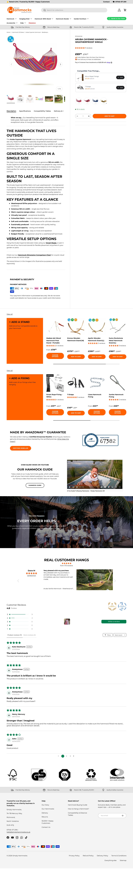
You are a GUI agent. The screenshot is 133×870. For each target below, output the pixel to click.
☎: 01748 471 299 (119, 2)
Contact (106, 2)
